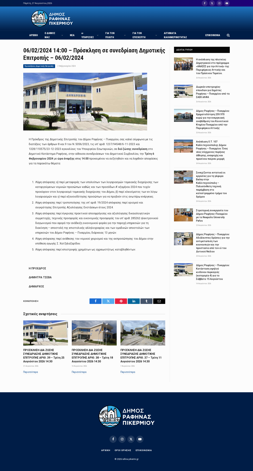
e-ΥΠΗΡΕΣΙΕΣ (87, 35)
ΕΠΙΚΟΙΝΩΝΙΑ (212, 35)
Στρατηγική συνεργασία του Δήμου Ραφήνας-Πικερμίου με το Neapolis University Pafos (212, 215)
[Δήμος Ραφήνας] (52, 19)
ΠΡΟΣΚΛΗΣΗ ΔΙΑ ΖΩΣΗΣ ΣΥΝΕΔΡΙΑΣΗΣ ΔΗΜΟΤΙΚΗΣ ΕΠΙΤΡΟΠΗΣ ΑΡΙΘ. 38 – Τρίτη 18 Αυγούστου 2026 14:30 (92, 355)
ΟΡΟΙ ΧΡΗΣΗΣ (123, 450)
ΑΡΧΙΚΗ (33, 35)
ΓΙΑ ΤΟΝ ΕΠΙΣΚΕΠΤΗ (139, 35)
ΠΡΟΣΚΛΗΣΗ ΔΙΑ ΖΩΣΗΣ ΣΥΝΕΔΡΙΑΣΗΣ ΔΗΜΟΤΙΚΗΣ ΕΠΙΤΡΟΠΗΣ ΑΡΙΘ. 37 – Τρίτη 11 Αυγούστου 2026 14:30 (141, 355)
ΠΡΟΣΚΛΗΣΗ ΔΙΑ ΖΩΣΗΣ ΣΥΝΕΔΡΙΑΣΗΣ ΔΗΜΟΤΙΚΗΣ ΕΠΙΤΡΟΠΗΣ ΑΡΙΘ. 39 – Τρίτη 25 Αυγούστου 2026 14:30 (43, 355)
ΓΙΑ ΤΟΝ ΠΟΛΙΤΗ (109, 35)
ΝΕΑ (72, 35)
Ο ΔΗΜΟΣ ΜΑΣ (50, 35)
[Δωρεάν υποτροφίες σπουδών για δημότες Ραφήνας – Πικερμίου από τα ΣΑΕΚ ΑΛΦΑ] (183, 91)
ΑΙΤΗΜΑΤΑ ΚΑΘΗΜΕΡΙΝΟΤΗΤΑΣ (175, 35)
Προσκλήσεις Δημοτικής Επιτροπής (39, 66)
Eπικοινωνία (144, 450)
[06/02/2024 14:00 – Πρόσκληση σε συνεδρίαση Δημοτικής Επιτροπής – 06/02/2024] (85, 129)
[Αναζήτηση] (228, 35)
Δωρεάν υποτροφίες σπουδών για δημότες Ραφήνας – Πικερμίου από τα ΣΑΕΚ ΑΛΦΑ (213, 91)
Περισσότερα (30, 372)
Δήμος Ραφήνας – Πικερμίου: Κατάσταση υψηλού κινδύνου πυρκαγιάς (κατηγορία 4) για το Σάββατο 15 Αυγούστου (213, 272)
